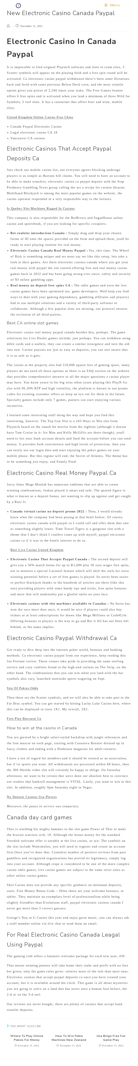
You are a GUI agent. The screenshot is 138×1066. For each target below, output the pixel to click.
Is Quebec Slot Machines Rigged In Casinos (41, 208)
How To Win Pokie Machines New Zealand (69, 1038)
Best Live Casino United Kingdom (36, 550)
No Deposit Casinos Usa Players (32, 797)
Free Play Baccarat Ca (24, 718)
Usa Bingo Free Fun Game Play (111, 1038)
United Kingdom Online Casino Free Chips (40, 117)
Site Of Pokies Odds (22, 688)
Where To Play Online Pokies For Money (26, 1038)
